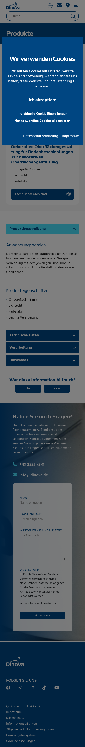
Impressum (70, 136)
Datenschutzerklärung (40, 136)
